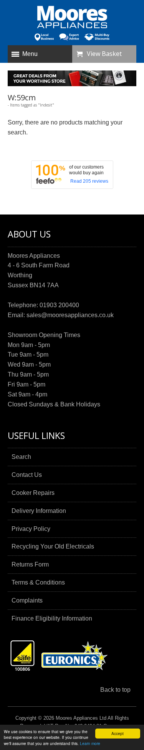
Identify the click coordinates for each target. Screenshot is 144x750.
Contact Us (27, 475)
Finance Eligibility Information (52, 618)
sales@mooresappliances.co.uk (70, 315)
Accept (117, 733)
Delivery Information (39, 511)
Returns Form (30, 564)
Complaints (27, 600)
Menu (30, 54)
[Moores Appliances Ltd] (72, 18)
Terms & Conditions (38, 582)
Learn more (90, 743)
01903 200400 (59, 305)
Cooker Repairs (33, 493)
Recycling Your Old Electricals (53, 546)
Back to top (115, 689)
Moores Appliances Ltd (81, 718)
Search (21, 457)
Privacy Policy (31, 529)
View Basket (104, 53)
